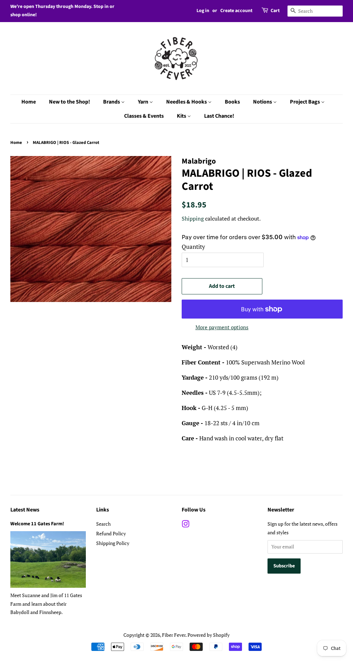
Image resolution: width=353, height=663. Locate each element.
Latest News (24, 510)
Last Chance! (219, 116)
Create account (236, 10)
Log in (202, 10)
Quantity (193, 247)
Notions (263, 102)
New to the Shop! (69, 102)
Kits (182, 116)
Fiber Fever (173, 635)
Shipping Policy (112, 543)
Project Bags (305, 102)
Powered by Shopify (209, 635)
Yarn (143, 102)
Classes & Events (144, 116)
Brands (112, 102)
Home (28, 102)
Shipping (193, 218)
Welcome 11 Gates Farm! (37, 523)
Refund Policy (111, 533)
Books (232, 102)
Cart (275, 10)
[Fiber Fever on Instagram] (185, 525)
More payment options (222, 327)
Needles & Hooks (187, 102)
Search (103, 523)
